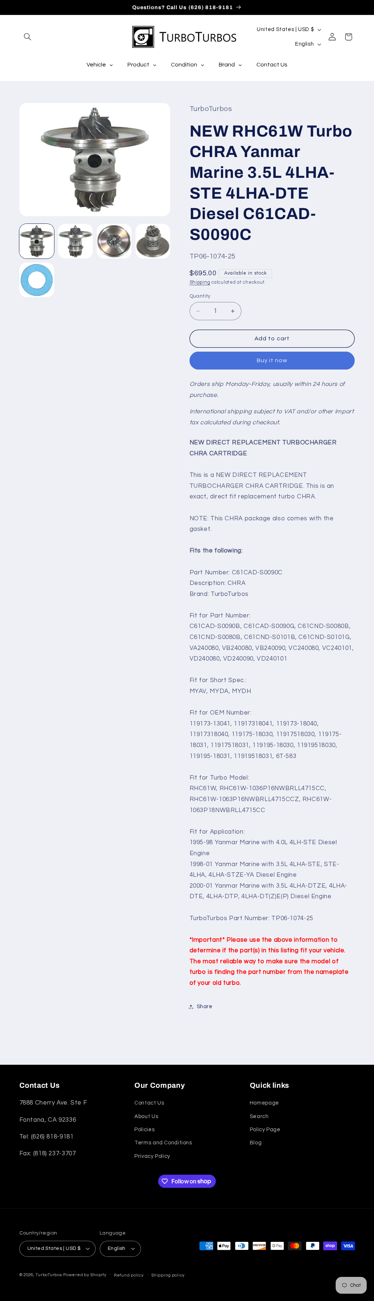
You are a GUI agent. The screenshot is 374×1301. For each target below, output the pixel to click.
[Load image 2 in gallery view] (75, 241)
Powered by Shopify (84, 1275)
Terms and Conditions (163, 1142)
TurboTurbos (48, 1275)
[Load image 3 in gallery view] (114, 241)
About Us (146, 1116)
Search (259, 1116)
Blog (256, 1142)
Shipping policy (168, 1275)
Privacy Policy (152, 1156)
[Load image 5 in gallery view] (36, 280)
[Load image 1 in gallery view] (36, 241)
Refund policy (129, 1275)
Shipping (200, 282)
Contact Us (149, 1103)
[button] (27, 36)
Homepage (264, 1103)
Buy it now (272, 360)
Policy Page (265, 1129)
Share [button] (205, 1006)
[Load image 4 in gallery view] (153, 241)
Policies (144, 1129)
